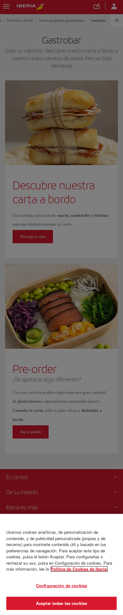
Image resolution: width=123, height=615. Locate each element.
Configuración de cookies (61, 586)
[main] (61, 564)
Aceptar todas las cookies (61, 603)
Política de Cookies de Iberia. (79, 569)
